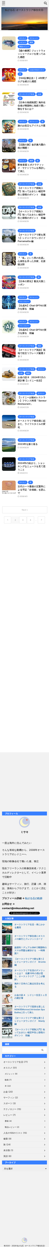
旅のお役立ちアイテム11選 (31, 125)
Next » (25, 510)
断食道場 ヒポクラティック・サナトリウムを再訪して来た (31, 168)
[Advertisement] (24, 640)
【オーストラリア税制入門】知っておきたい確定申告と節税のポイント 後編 (31, 191)
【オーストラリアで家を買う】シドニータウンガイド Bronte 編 (30, 962)
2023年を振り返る (28, 444)
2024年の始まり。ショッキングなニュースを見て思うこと (31, 466)
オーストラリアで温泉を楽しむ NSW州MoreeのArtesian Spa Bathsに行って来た (30, 1009)
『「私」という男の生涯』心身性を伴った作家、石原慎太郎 (31, 261)
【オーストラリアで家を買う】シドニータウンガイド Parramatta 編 (33, 238)
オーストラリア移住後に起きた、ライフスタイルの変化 (31, 424)
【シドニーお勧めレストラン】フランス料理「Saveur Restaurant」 (32, 400)
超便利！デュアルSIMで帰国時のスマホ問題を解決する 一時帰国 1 (30, 950)
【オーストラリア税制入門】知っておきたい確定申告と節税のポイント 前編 (31, 214)
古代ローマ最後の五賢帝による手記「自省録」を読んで (31, 489)
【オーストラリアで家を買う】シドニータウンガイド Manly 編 (29, 1021)
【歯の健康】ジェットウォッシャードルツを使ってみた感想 (31, 53)
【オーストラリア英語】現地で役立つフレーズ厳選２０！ (31, 353)
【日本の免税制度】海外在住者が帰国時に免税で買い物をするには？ (31, 105)
